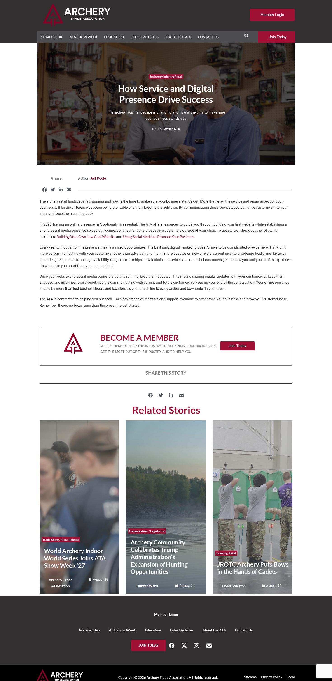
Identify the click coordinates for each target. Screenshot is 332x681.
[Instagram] (196, 645)
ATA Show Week (83, 37)
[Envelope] (209, 645)
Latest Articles (145, 37)
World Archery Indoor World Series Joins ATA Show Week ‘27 (75, 558)
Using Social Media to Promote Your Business (158, 236)
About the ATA (178, 37)
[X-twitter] (184, 645)
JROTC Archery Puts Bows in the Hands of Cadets (252, 567)
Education (114, 37)
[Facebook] (171, 645)
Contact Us (208, 37)
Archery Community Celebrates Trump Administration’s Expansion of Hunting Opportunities (159, 556)
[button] (246, 36)
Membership (52, 37)
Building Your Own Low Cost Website (86, 236)
